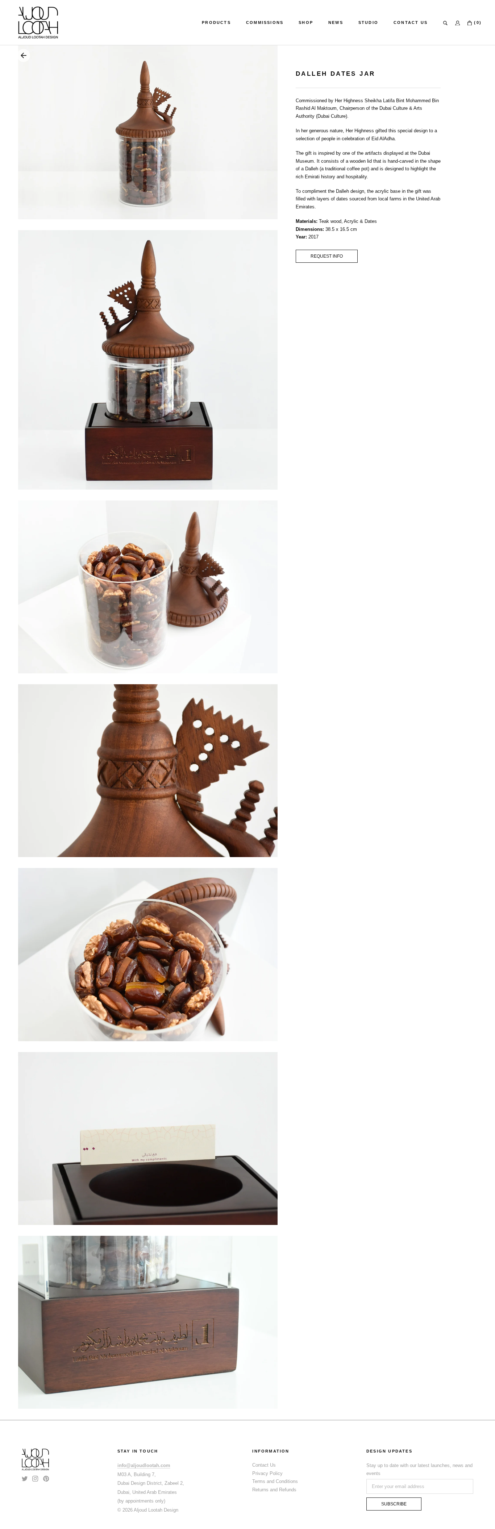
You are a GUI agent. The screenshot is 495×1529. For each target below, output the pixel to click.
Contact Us (411, 22)
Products (216, 22)
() (477, 22)
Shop (306, 22)
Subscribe (394, 1504)
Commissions (264, 22)
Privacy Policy (267, 1473)
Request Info (327, 256)
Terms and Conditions (275, 1481)
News (335, 22)
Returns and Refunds (274, 1489)
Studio (368, 22)
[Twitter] (25, 1478)
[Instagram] (35, 1478)
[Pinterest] (46, 1478)
